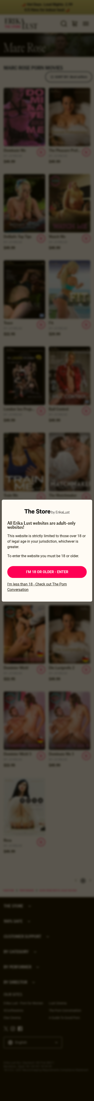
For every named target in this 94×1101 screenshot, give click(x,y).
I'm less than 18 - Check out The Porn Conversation (37, 587)
